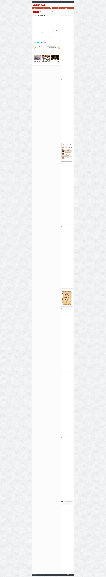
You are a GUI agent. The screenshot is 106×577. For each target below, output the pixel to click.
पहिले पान (34, 8)
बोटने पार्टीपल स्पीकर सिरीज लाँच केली (45, 11)
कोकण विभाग (47, 8)
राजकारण (57, 8)
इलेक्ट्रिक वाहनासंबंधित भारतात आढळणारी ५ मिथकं (41, 46)
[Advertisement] (46, 24)
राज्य (50, 8)
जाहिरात (34, 2)
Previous (39, 45)
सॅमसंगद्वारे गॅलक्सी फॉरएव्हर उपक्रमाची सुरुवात (57, 11)
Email (58, 16)
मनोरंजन (60, 8)
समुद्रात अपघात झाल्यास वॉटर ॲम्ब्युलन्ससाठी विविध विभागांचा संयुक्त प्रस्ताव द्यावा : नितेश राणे (37, 61)
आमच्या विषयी (38, 2)
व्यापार (63, 8)
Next (54, 45)
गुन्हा (37, 8)
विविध (53, 8)
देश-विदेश (41, 8)
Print (55, 16)
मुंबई (43, 8)
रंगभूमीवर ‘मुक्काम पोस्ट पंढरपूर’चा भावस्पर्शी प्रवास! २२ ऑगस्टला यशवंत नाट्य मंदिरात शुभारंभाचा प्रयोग (55, 62)
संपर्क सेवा (41, 2)
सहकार (40, 10)
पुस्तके (66, 8)
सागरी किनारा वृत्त (35, 10)
